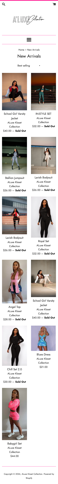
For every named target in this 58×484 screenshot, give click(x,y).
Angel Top (14, 307)
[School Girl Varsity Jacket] (14, 91)
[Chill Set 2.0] (14, 346)
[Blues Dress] (43, 338)
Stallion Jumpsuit (14, 178)
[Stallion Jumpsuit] (14, 155)
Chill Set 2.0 (14, 369)
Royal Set (43, 241)
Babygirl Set (14, 444)
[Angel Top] (14, 281)
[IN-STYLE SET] (43, 91)
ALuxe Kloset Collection (32, 474)
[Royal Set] (43, 217)
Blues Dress (43, 354)
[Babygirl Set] (14, 414)
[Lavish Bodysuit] (43, 155)
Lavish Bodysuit (43, 177)
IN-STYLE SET (43, 114)
